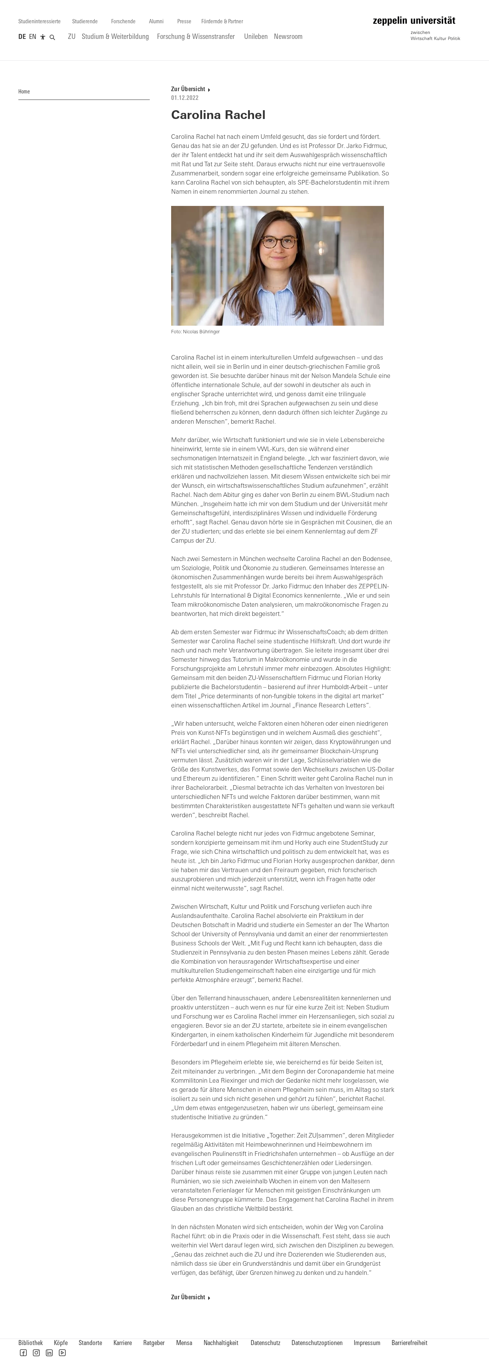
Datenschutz (265, 1343)
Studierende (85, 22)
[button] (23, 1353)
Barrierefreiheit (409, 1343)
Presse (184, 22)
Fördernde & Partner (222, 22)
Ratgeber (154, 1343)
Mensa (184, 1343)
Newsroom (288, 37)
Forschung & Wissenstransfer (196, 37)
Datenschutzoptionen (317, 1343)
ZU (72, 37)
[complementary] (43, 37)
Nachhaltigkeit (221, 1343)
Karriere (122, 1343)
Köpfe (61, 1343)
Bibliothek (30, 1343)
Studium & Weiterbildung (115, 37)
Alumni (156, 22)
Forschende (123, 22)
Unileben (256, 37)
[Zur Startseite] (416, 28)
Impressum (367, 1343)
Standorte (90, 1343)
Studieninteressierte (39, 22)
